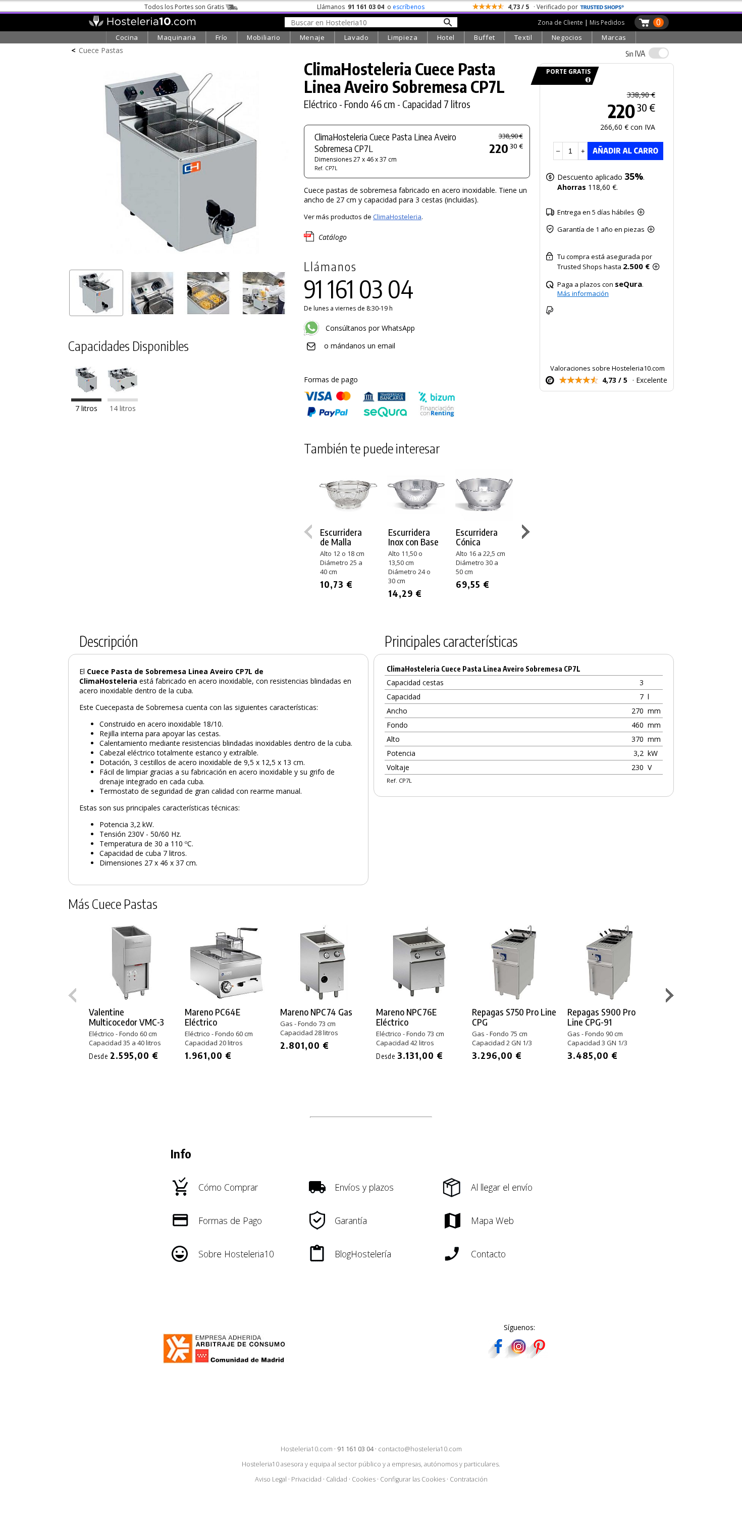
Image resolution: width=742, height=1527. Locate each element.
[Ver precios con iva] (659, 53)
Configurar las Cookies (412, 1479)
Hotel (446, 37)
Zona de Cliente (560, 22)
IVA (635, 53)
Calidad (336, 1479)
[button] (527, 534)
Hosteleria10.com (307, 1449)
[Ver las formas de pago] (379, 415)
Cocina (127, 37)
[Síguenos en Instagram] (518, 1355)
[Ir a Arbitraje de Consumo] (226, 1364)
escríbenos (409, 7)
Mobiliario (264, 37)
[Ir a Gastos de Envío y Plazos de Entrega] (586, 80)
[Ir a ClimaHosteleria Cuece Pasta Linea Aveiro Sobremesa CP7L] (86, 399)
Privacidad (306, 1479)
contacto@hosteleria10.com (420, 1449)
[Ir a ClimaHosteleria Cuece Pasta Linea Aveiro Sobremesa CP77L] (123, 399)
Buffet (484, 37)
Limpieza (402, 37)
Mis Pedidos (607, 22)
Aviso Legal (271, 1479)
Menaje (312, 37)
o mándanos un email (359, 345)
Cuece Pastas (101, 50)
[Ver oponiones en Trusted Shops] (602, 7)
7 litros (86, 409)
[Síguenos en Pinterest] (538, 1355)
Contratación (469, 1479)
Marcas (614, 37)
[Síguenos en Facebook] (498, 1355)
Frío (222, 37)
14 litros (123, 409)
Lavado (356, 37)
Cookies (364, 1479)
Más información (583, 293)
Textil (523, 37)
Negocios (567, 37)
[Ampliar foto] (181, 261)
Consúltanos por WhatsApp (369, 328)
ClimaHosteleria (397, 216)
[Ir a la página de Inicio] (142, 24)
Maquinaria (176, 37)
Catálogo (333, 237)
